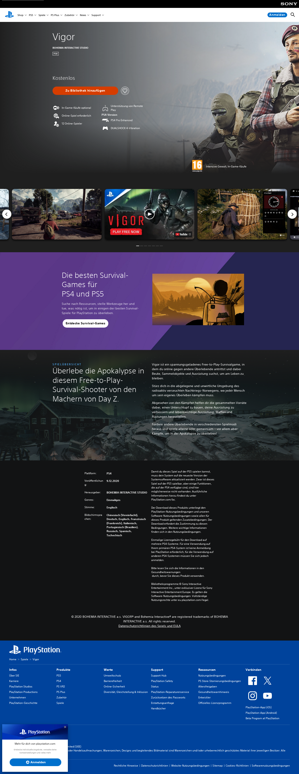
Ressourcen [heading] (207, 670)
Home (12, 659)
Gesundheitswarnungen (165, 572)
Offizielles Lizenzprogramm (214, 703)
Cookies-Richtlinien (237, 765)
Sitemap (218, 765)
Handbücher (158, 708)
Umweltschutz (112, 675)
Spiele (42, 15)
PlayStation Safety (162, 681)
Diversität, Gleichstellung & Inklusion (126, 692)
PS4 (58, 681)
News (83, 15)
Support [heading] (157, 670)
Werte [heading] (108, 670)
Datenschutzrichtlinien (154, 765)
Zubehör (69, 15)
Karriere (14, 681)
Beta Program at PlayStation (262, 718)
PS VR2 (60, 686)
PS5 (31, 15)
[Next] (292, 214)
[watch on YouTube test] (183, 234)
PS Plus (55, 15)
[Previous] (6, 214)
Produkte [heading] (63, 670)
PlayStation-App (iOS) (259, 707)
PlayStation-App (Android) (261, 713)
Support (96, 15)
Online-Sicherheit (114, 686)
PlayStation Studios (20, 686)
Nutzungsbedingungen (212, 675)
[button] (149, 214)
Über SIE (14, 675)
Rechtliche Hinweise (126, 765)
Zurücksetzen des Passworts (168, 697)
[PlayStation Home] (9, 15)
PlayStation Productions (23, 692)
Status (155, 686)
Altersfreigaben (207, 686)
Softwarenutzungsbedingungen (271, 765)
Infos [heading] (13, 670)
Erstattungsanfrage (162, 703)
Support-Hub (158, 675)
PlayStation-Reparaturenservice (170, 692)
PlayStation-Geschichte (23, 703)
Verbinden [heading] (253, 670)
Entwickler (204, 697)
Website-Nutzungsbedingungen (190, 765)
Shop (20, 15)
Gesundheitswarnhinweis (213, 692)
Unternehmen (17, 697)
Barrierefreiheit (113, 681)
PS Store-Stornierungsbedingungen (219, 681)
